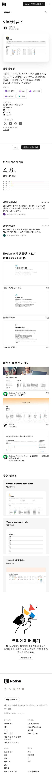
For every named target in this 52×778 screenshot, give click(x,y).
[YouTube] (22, 688)
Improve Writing (10, 347)
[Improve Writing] (26, 333)
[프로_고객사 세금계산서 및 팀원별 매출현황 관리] (26, 442)
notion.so (9, 107)
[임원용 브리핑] (26, 303)
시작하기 (26, 657)
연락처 (12, 424)
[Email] (20, 123)
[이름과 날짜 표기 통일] (26, 274)
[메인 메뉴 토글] (48, 4)
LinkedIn (9, 115)
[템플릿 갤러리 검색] (46, 12)
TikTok (8, 112)
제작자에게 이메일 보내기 (14, 105)
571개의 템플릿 (14, 29)
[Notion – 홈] (4, 4)
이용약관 (6, 130)
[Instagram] (5, 688)
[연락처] (26, 410)
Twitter (8, 110)
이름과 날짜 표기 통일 (12, 288)
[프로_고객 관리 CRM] (26, 379)
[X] (5, 123)
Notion (12, 27)
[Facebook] (15, 123)
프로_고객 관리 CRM (17, 393)
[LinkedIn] (10, 123)
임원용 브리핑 (9, 317)
